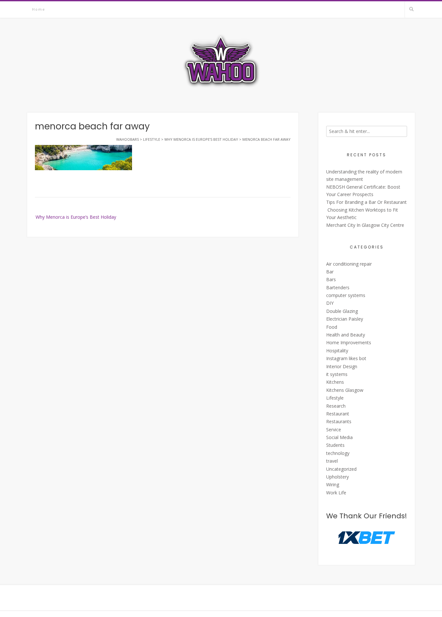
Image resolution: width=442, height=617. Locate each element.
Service (333, 429)
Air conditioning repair (349, 264)
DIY (330, 303)
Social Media (339, 437)
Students (335, 445)
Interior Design (341, 366)
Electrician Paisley (344, 319)
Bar (330, 272)
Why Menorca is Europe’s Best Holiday (76, 217)
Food (331, 327)
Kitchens (335, 382)
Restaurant (337, 414)
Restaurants (338, 421)
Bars (331, 279)
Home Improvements (348, 342)
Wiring (332, 484)
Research (336, 406)
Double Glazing (342, 311)
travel (332, 461)
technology (337, 453)
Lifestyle (335, 398)
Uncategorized (341, 469)
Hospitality (337, 350)
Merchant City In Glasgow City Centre (365, 225)
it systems (337, 374)
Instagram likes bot (346, 358)
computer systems (345, 295)
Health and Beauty (345, 335)
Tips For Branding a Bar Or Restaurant (366, 202)
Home (38, 9)
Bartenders (337, 287)
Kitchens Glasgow (344, 390)
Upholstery (337, 477)
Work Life (336, 493)
